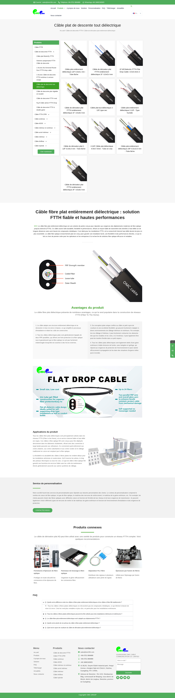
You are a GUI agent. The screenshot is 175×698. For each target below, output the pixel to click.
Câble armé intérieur (41, 132)
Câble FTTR (39, 47)
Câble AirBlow (39, 141)
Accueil (62, 31)
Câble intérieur (40, 137)
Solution (36, 662)
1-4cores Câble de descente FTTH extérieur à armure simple (46, 77)
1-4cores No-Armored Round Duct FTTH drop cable (46, 69)
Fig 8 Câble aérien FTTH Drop (46, 103)
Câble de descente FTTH (74, 31)
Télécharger (38, 668)
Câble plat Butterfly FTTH (45, 56)
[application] (64, 8)
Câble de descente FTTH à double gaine (45, 108)
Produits (36, 655)
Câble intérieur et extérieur (44, 128)
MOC (36, 226)
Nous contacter (39, 674)
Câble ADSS (39, 123)
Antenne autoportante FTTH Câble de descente (45, 62)
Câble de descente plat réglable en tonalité (47, 93)
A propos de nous (39, 658)
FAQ (35, 665)
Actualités (37, 671)
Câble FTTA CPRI (41, 114)
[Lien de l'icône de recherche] (131, 6)
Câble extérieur (40, 119)
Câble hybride (39, 146)
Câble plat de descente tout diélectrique (45, 85)
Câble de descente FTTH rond (46, 98)
